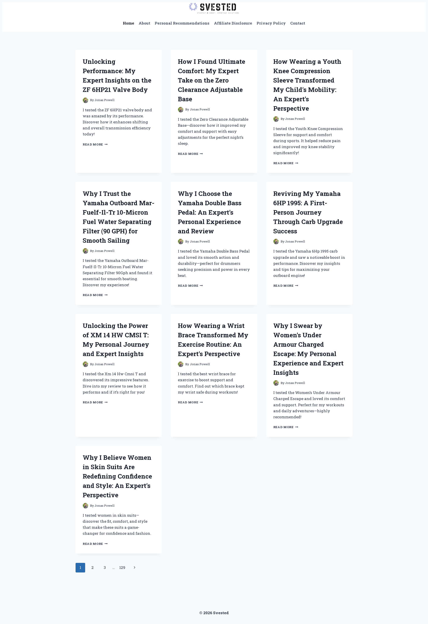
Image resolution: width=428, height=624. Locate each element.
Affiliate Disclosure (233, 23)
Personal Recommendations (182, 23)
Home (128, 23)
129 (122, 567)
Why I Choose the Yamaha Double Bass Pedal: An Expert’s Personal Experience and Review (209, 212)
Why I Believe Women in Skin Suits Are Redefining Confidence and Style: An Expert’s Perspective (117, 476)
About (144, 23)
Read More (95, 144)
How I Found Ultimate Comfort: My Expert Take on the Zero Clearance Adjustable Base (211, 80)
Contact (297, 23)
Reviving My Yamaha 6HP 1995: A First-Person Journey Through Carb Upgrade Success (308, 212)
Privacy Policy (271, 23)
